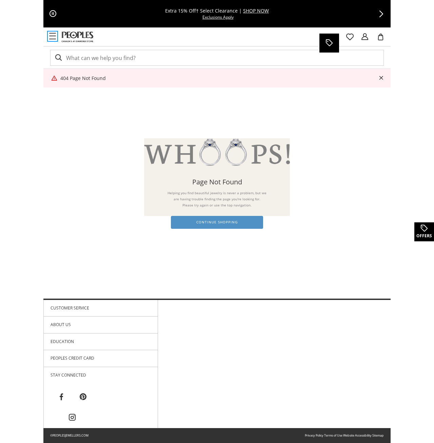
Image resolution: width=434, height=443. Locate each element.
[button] (381, 14)
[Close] (381, 78)
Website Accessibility (357, 435)
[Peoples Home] (77, 37)
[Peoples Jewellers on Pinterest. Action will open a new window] (83, 396)
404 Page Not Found (83, 78)
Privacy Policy (314, 435)
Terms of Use (333, 435)
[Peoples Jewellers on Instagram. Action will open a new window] (72, 417)
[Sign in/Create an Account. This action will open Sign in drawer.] (365, 37)
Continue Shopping (217, 222)
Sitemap (378, 435)
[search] (58, 57)
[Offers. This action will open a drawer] (329, 43)
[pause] (53, 14)
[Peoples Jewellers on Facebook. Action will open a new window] (61, 396)
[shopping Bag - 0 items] (383, 39)
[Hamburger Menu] (52, 36)
